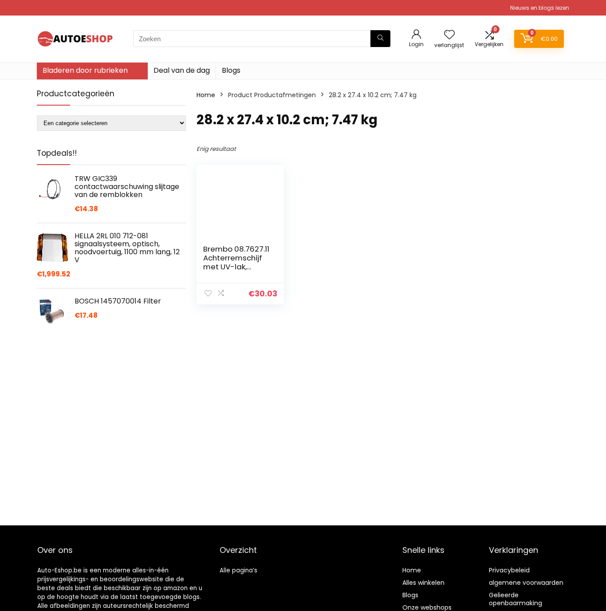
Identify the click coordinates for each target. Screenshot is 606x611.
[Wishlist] (449, 35)
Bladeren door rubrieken (85, 70)
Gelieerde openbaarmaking (515, 599)
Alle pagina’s (238, 570)
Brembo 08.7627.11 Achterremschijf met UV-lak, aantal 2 (236, 262)
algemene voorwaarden (526, 582)
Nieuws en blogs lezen (539, 8)
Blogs (231, 70)
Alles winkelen (423, 582)
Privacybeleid (509, 570)
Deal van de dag (181, 70)
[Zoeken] (380, 38)
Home (206, 95)
